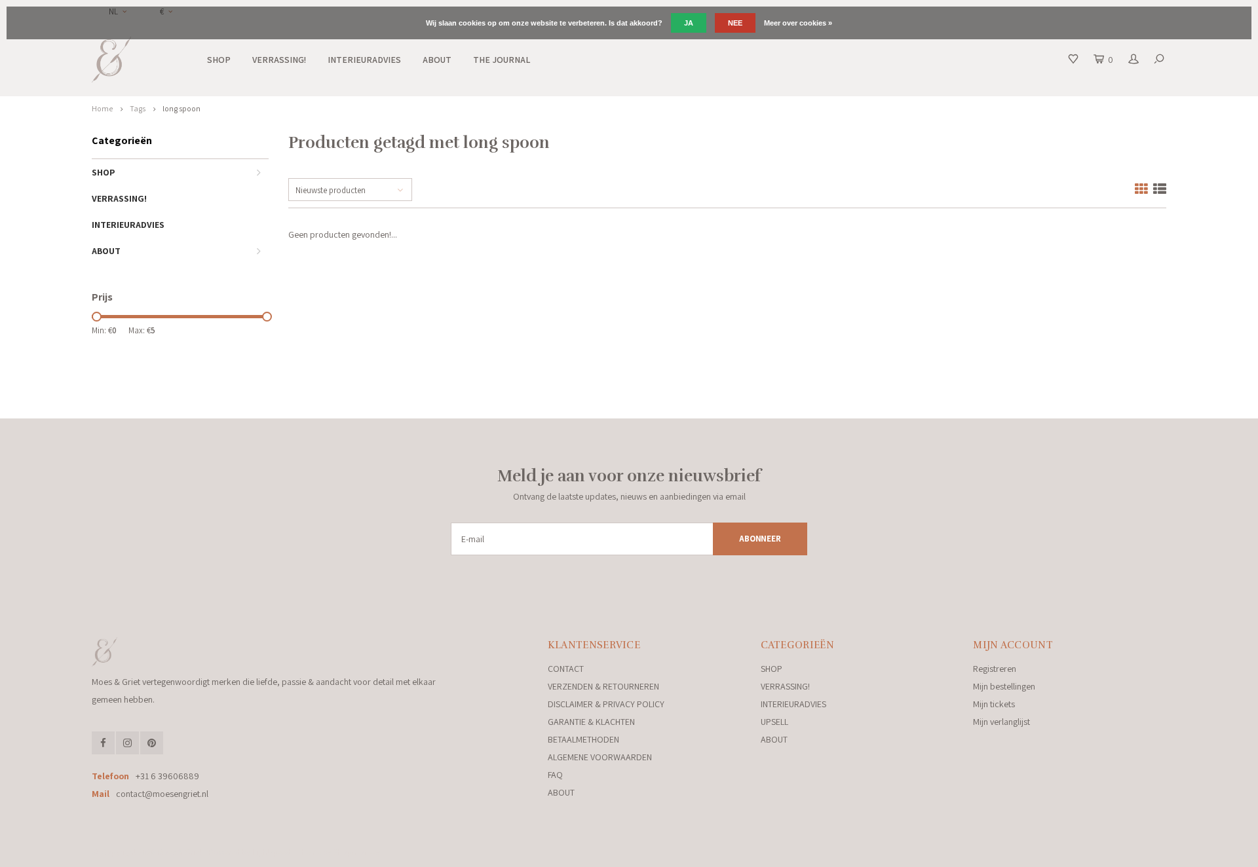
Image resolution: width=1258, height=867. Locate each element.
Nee (735, 23)
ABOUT (437, 59)
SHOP (219, 59)
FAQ (555, 775)
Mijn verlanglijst (1001, 722)
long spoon (181, 108)
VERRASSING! (279, 59)
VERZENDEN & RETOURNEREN (603, 686)
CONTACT (566, 668)
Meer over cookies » (798, 23)
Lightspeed (271, 852)
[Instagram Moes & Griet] (127, 742)
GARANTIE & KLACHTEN (591, 722)
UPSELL (774, 722)
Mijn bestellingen (1004, 686)
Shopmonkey (357, 852)
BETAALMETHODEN (583, 739)
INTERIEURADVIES (364, 59)
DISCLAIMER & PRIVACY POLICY (606, 704)
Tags (137, 108)
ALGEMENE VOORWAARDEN (600, 757)
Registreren (994, 668)
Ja (688, 23)
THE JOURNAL (501, 59)
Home (102, 108)
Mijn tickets (994, 704)
